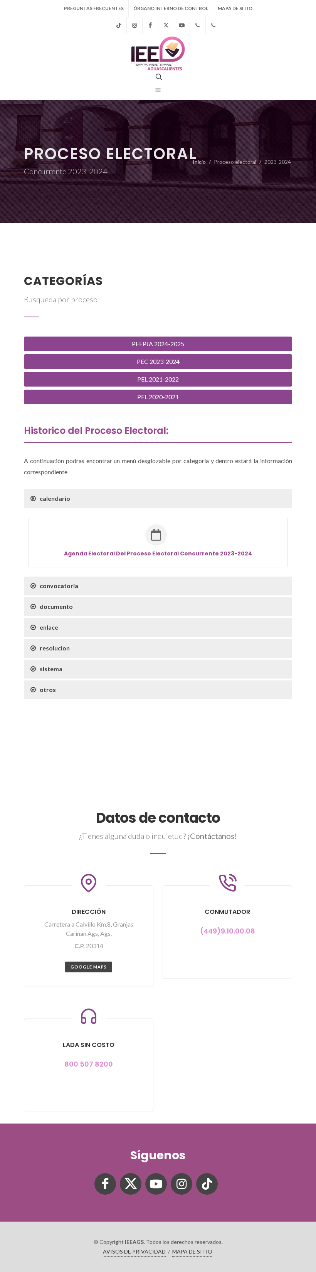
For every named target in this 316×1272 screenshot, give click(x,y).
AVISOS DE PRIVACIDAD (134, 1251)
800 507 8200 (88, 1064)
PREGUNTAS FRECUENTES (94, 8)
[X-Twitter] (166, 25)
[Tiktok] (118, 25)
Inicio (199, 161)
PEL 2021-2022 (158, 379)
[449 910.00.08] (197, 25)
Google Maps (89, 966)
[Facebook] (150, 25)
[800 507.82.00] (213, 25)
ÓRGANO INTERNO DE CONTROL (170, 8)
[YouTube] (182, 25)
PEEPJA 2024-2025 (158, 343)
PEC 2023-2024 (158, 361)
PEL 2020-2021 (158, 396)
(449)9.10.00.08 (227, 931)
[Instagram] (134, 25)
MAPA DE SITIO (235, 8)
